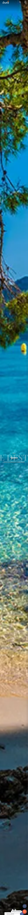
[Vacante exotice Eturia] (5, 2)
